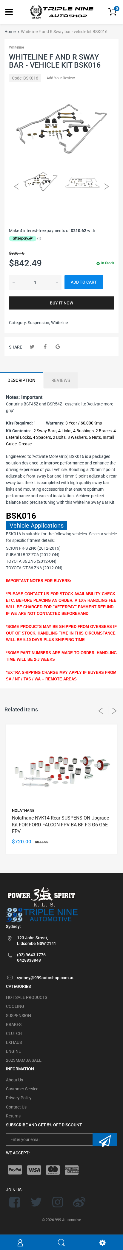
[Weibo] (79, 1202)
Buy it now (61, 303)
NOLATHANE (23, 810)
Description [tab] (21, 380)
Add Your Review (61, 78)
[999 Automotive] (61, 11)
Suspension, (39, 322)
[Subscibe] (105, 1139)
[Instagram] (58, 1202)
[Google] (57, 347)
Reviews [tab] (60, 380)
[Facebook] (45, 347)
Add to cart (84, 282)
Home (10, 31)
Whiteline (16, 47)
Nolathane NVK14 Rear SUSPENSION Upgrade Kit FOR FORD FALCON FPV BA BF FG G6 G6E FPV (60, 824)
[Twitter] (32, 347)
